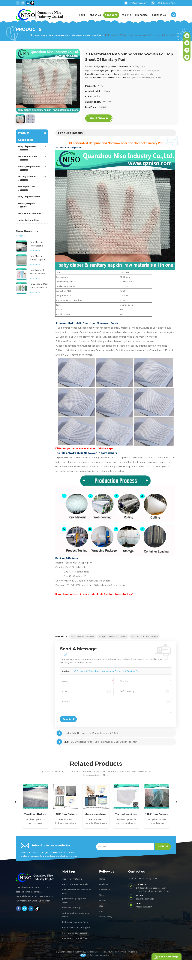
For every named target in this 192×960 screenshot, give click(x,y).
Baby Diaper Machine (29, 196)
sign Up (163, 846)
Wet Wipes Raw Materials (26, 188)
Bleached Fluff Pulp (71, 907)
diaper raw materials (72, 879)
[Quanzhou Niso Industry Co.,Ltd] (39, 14)
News (101, 895)
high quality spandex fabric (75, 922)
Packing (126, 15)
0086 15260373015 (166, 3)
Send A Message (168, 956)
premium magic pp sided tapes (74, 900)
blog (101, 906)
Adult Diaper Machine (29, 213)
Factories (141, 15)
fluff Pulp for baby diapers (74, 933)
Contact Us (159, 15)
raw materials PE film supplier (76, 927)
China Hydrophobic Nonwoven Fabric (76, 891)
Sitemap (103, 900)
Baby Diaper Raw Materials (55, 35)
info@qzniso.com (138, 3)
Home (82, 15)
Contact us (104, 889)
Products (111, 15)
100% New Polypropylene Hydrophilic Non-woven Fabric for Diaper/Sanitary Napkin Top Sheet (65, 814)
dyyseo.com (125, 952)
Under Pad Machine (28, 220)
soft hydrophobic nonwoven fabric (75, 915)
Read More (35, 250)
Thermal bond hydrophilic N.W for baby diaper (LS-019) (126, 814)
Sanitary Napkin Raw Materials (29, 168)
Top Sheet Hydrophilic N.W (35, 814)
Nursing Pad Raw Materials (27, 178)
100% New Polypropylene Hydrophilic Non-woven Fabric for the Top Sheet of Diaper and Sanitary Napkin (156, 814)
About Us (95, 15)
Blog (134, 952)
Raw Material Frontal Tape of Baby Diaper (38, 258)
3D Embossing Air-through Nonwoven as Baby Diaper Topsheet (104, 742)
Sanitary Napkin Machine (26, 205)
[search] (173, 14)
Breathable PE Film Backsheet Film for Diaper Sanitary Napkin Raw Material (38, 272)
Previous (15, 801)
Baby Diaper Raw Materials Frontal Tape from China (39, 286)
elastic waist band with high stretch (96, 814)
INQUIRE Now (97, 118)
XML (101, 911)
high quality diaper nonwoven (114, 636)
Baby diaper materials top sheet (86, 35)
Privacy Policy (105, 916)
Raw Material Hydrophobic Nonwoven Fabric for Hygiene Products (39, 244)
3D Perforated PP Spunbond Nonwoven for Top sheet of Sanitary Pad (106, 671)
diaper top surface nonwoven (146, 636)
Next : (66, 742)
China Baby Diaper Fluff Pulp (75, 938)
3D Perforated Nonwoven (84, 636)
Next (176, 801)
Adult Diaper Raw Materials (27, 158)
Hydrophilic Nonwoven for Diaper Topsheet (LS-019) (91, 733)
